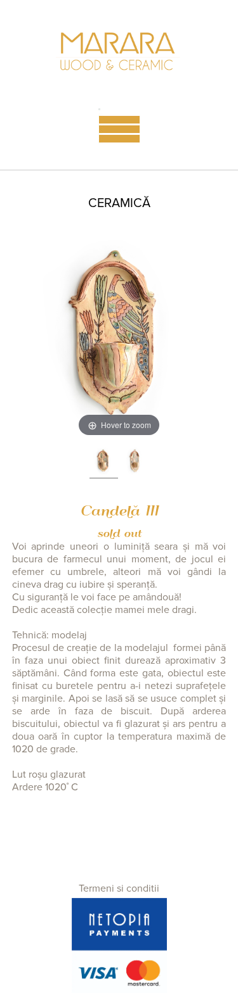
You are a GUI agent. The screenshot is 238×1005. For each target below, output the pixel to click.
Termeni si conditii (119, 888)
